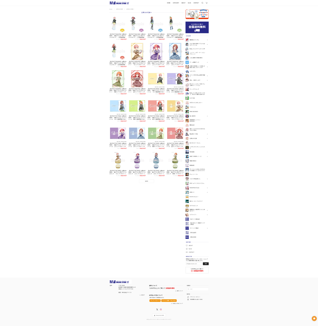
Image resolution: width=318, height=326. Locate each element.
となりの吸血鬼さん (195, 178)
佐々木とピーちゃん (195, 143)
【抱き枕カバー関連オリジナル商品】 (197, 223)
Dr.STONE (192, 98)
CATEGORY (176, 3)
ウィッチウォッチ (194, 89)
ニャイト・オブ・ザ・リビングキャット (197, 53)
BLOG (189, 3)
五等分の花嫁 (193, 138)
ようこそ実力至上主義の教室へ (197, 75)
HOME (168, 3)
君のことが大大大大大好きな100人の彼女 (197, 129)
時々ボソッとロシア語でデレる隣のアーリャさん (197, 84)
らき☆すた (193, 71)
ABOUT (184, 3)
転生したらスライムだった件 (197, 48)
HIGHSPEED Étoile (194, 187)
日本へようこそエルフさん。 (197, 183)
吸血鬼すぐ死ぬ (194, 134)
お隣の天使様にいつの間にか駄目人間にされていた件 (197, 66)
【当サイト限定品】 (195, 219)
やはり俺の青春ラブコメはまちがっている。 (197, 44)
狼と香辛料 (193, 116)
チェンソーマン (194, 174)
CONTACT (196, 3)
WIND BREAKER (194, 111)
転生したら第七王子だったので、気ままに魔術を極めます (197, 93)
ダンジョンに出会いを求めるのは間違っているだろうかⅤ (197, 170)
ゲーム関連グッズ (194, 62)
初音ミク (192, 192)
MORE (146, 181)
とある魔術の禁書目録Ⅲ (197, 57)
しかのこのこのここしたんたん (197, 147)
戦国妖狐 (192, 165)
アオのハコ (193, 107)
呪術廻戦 (192, 152)
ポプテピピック (194, 205)
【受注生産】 (193, 232)
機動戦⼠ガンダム (194, 40)
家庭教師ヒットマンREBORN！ (195, 120)
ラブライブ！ (193, 214)
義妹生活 (192, 125)
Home (110, 9)
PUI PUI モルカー (194, 196)
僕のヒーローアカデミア (196, 201)
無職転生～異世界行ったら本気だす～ (197, 210)
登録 (206, 263)
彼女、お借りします (195, 80)
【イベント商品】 (194, 228)
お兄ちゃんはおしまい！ (196, 102)
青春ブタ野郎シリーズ (195, 156)
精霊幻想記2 (193, 161)
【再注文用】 (193, 237)
